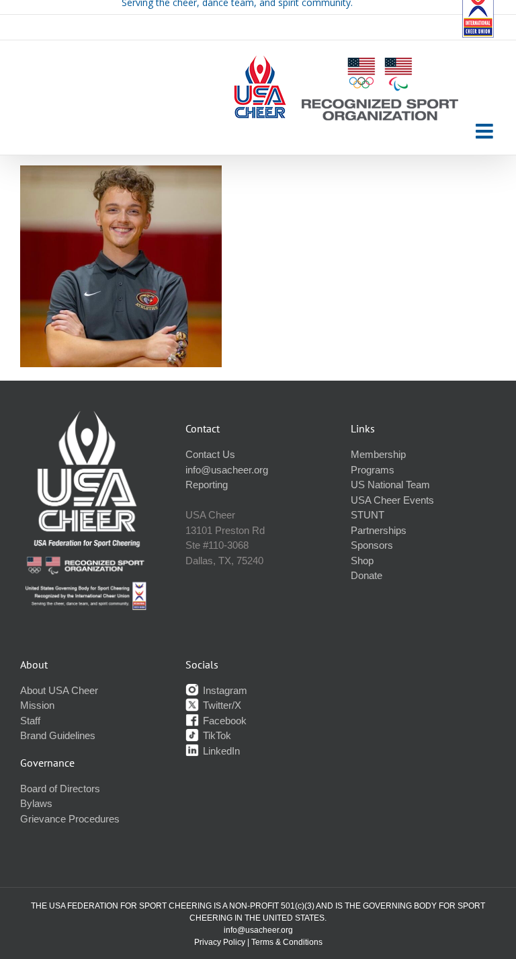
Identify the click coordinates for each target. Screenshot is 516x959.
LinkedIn (220, 751)
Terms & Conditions (286, 942)
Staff (30, 720)
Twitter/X (220, 705)
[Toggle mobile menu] (486, 131)
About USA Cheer (59, 690)
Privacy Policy (219, 942)
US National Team (390, 484)
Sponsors (372, 545)
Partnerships (378, 530)
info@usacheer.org (226, 469)
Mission (37, 705)
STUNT (367, 515)
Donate (366, 575)
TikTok (215, 735)
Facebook (223, 720)
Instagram (223, 690)
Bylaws (36, 803)
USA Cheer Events (392, 500)
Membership (378, 454)
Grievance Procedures (70, 818)
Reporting (206, 484)
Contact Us (210, 454)
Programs (372, 469)
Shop (362, 560)
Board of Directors (60, 788)
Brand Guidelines (57, 735)
